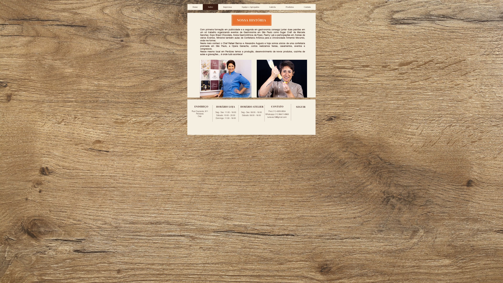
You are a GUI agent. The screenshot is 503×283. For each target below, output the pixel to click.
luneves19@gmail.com (277, 117)
